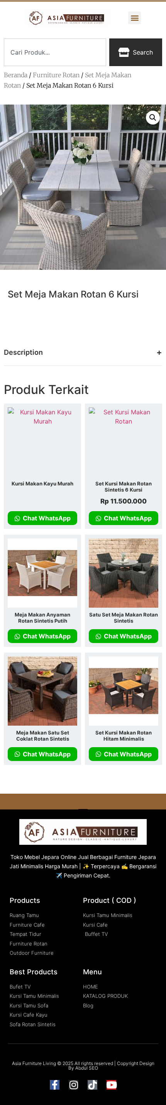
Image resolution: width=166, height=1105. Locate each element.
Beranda (15, 75)
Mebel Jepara (41, 857)
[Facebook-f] (54, 1085)
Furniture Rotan (56, 75)
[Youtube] (111, 1085)
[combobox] (55, 52)
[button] (134, 18)
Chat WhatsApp (46, 518)
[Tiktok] (92, 1085)
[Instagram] (73, 1085)
